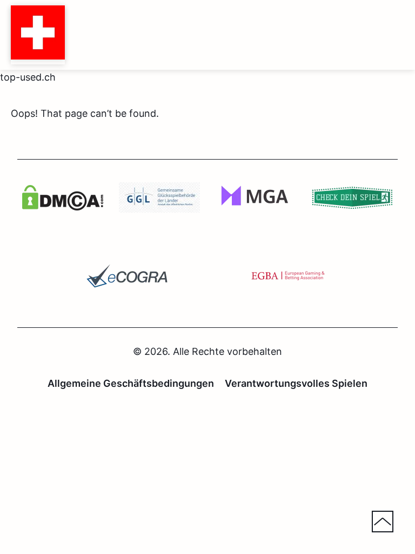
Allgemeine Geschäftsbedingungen (131, 383)
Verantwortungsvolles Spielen (296, 383)
